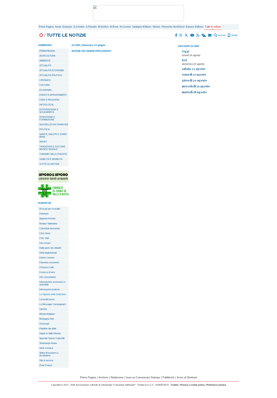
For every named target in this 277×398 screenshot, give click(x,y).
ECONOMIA (45, 90)
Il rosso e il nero (47, 272)
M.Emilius (103, 26)
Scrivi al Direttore (187, 377)
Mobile (234, 35)
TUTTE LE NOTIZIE (49, 164)
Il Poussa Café (46, 267)
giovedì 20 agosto (194, 80)
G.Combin (79, 26)
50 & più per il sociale (49, 209)
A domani (43, 213)
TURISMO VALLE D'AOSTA (53, 154)
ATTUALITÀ (45, 65)
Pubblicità (168, 377)
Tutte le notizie (213, 26)
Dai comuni (44, 243)
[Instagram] (181, 35)
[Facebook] (176, 35)
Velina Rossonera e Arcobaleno (48, 354)
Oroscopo (44, 323)
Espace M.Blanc (195, 26)
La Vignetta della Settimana (52, 294)
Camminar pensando (49, 228)
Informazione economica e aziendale (52, 283)
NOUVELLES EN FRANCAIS (53, 124)
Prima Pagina (46, 26)
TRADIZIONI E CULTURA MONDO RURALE (52, 147)
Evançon (67, 26)
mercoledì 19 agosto (196, 86)
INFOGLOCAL (46, 104)
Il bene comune (46, 257)
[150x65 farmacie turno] (53, 196)
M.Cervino (125, 26)
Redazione (117, 377)
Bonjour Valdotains (48, 223)
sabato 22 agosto (193, 69)
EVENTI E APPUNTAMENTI (53, 95)
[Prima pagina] (41, 35)
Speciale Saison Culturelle (52, 338)
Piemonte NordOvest (173, 26)
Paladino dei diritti (47, 328)
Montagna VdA (46, 319)
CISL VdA (44, 238)
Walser (156, 26)
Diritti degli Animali (48, 252)
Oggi (185, 51)
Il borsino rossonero (49, 262)
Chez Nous (44, 233)
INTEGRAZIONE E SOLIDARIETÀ (48, 110)
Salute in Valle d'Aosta (50, 333)
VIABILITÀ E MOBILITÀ (50, 159)
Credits (174, 385)
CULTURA (44, 85)
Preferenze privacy (216, 385)
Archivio (222, 35)
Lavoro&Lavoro (47, 299)
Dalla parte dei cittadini (50, 248)
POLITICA (44, 129)
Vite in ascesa (46, 360)
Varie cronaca (46, 348)
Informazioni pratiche (49, 289)
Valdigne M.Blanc (141, 26)
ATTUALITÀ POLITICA (50, 75)
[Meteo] (204, 35)
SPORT (43, 141)
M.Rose (114, 26)
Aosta (58, 26)
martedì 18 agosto (194, 92)
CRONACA (44, 80)
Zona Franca (45, 365)
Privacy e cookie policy (192, 385)
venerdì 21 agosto (194, 74)
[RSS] (198, 35)
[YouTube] (192, 35)
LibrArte (43, 309)
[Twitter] (186, 35)
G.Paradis (91, 26)
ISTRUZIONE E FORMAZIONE (47, 118)
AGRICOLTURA (47, 56)
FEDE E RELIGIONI (49, 99)
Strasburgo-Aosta (48, 343)
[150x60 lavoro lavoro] (53, 181)
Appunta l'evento (47, 218)
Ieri (184, 60)
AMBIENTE (44, 60)
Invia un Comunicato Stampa (143, 377)
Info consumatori (47, 277)
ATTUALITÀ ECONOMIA (51, 70)
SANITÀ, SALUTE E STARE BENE (53, 135)
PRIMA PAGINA (47, 51)
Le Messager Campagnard (52, 304)
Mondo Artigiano (47, 314)
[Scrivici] (210, 35)
